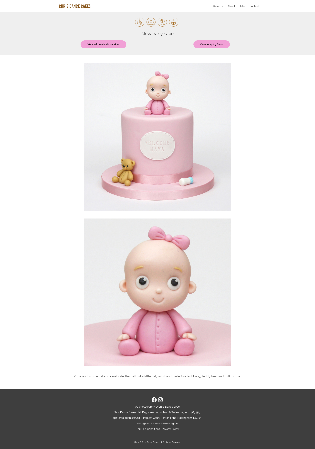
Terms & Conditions (148, 429)
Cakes (216, 6)
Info (242, 6)
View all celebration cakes (103, 44)
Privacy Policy (170, 429)
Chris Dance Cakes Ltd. (152, 442)
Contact (254, 6)
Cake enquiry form (211, 44)
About (231, 6)
